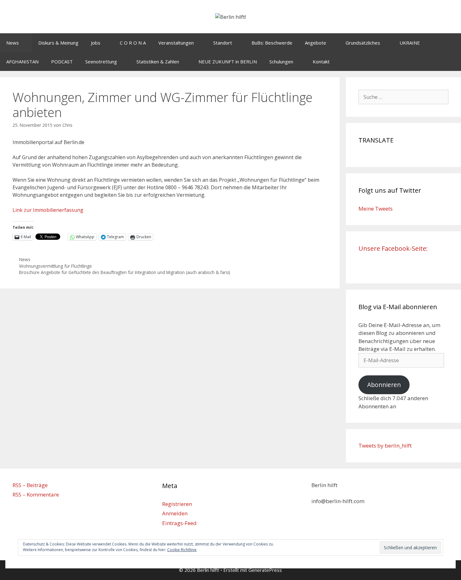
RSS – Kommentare (36, 494)
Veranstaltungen (176, 43)
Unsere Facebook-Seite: (393, 248)
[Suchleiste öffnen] (451, 61)
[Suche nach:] (403, 96)
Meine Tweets (375, 208)
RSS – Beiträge (30, 485)
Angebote (315, 43)
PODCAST (62, 61)
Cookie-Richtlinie (182, 549)
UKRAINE (410, 43)
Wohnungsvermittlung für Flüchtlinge (55, 266)
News (12, 43)
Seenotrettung (101, 61)
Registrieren (177, 503)
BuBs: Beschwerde (272, 43)
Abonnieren (384, 385)
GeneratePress (265, 570)
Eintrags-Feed (179, 523)
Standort (222, 43)
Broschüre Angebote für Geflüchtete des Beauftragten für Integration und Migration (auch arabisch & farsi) (124, 272)
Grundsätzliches (363, 43)
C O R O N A (133, 43)
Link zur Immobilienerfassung (48, 210)
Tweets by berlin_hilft (385, 445)
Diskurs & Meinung (58, 43)
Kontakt (321, 61)
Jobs (95, 43)
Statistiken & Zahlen (157, 61)
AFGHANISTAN (22, 61)
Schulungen (281, 61)
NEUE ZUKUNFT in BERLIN (228, 61)
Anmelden (175, 513)
